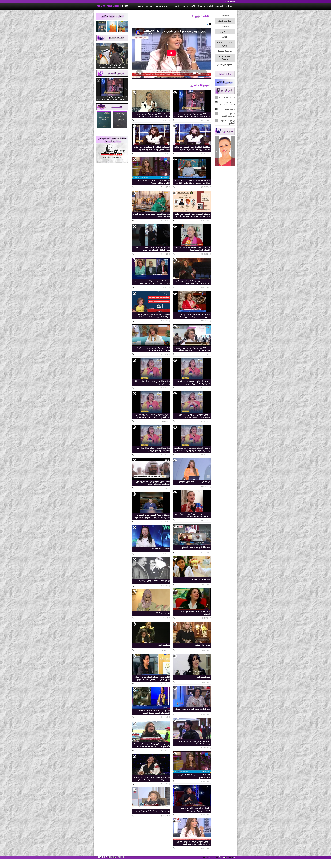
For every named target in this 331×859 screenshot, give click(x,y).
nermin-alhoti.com (115, 857)
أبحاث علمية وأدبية (179, 6)
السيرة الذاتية (230, 1)
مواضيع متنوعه (225, 50)
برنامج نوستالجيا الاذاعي (225, 122)
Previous (233, 151)
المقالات (229, 6)
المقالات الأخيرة (221, 857)
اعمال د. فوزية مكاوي (112, 16)
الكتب (192, 6)
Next (217, 151)
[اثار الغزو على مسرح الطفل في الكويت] (104, 119)
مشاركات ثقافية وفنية (224, 44)
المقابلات (219, 6)
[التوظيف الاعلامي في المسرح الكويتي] (120, 119)
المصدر (205, 24)
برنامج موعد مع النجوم (225, 115)
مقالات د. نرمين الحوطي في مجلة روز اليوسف (112, 139)
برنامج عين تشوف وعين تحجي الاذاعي (225, 103)
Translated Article (162, 6)
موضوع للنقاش (145, 6)
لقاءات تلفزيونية (205, 6)
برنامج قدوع (225, 109)
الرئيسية (232, 857)
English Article (224, 21)
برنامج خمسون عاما (225, 97)
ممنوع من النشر (224, 64)
